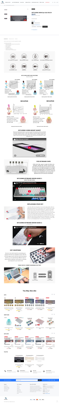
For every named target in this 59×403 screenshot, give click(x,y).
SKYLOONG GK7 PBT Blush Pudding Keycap (50, 347)
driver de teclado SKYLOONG (9, 49)
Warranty (18, 388)
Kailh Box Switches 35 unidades (40, 327)
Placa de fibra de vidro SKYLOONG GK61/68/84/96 (29, 365)
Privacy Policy (19, 389)
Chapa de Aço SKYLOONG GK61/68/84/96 (39, 365)
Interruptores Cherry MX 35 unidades (50, 327)
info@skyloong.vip (47, 393)
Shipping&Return (35, 29)
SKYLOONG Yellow (39, 26)
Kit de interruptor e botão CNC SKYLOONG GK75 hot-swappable (29, 308)
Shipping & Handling (6, 387)
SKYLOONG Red (34, 26)
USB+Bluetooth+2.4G (37, 22)
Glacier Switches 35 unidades (19, 327)
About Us (18, 386)
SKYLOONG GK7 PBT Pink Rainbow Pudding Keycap (19, 347)
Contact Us (18, 387)
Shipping (33, 15)
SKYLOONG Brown (45, 26)
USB (32, 22)
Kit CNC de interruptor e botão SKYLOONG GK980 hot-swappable (39, 308)
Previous (9, 18)
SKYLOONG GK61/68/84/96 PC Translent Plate (19, 365)
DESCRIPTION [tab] (6, 38)
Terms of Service (6, 389)
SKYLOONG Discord (19, 392)
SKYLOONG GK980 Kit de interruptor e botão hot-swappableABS (19, 308)
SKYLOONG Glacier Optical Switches (29, 327)
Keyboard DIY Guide (6, 388)
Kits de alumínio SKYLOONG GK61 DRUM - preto (50, 308)
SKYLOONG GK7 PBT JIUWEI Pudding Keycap (8, 347)
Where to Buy (6, 390)
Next (28, 18)
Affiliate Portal (19, 390)
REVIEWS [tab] (16, 38)
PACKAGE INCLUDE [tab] (11, 38)
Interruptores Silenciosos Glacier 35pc (9, 328)
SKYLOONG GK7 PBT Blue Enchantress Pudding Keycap (29, 347)
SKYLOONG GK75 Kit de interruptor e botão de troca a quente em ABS (8, 308)
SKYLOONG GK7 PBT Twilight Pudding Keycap (40, 347)
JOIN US (40, 380)
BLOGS (18, 393)
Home (4, 5)
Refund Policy (6, 386)
